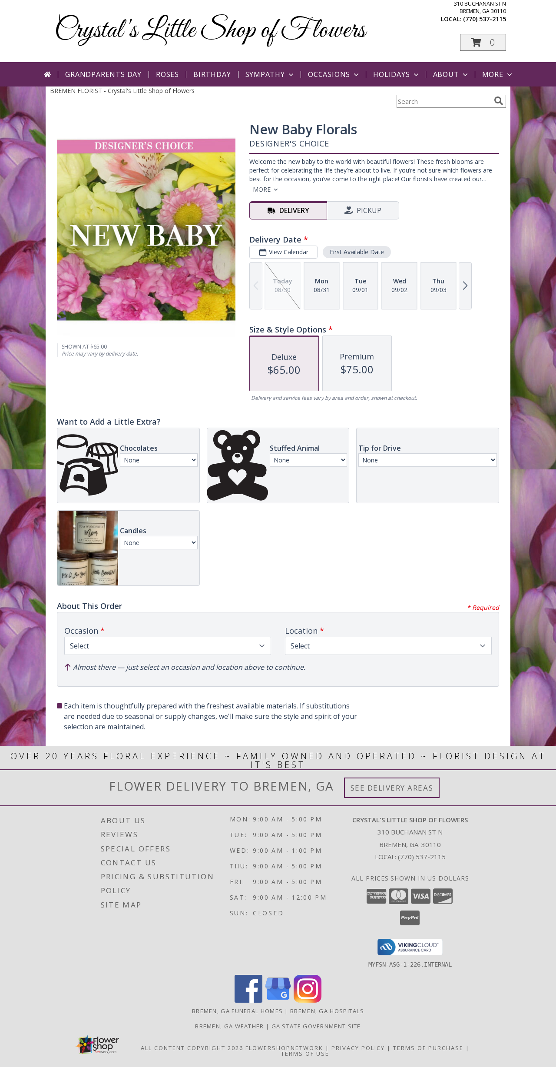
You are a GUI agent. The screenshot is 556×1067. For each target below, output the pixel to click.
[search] (499, 101)
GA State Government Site (316, 1026)
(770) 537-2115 (484, 19)
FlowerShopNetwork (284, 1048)
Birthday (212, 74)
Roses (167, 74)
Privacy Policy (358, 1048)
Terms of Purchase (428, 1048)
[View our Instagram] (307, 1000)
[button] (483, 42)
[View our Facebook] (248, 1000)
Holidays (391, 74)
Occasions (329, 74)
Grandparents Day (103, 74)
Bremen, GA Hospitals (327, 1011)
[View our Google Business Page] (278, 1000)
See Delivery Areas (392, 788)
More (492, 74)
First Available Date (357, 252)
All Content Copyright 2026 (192, 1048)
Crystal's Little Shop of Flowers (209, 30)
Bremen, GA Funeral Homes (237, 1011)
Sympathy (265, 74)
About (446, 74)
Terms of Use (305, 1053)
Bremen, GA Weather (229, 1026)
